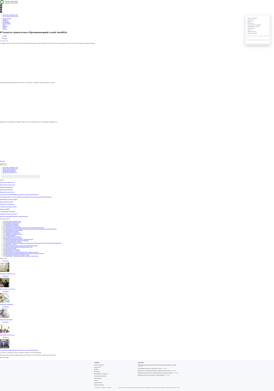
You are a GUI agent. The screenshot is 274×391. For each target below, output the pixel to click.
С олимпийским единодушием (7, 211)
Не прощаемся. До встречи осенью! (8, 199)
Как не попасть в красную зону (10, 16)
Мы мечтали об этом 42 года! (10, 172)
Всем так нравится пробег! (6, 201)
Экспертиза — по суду (11, 244)
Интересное (6, 260)
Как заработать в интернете (101, 373)
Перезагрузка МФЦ (5, 209)
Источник (2, 161)
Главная (5, 35)
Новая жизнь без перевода (9, 171)
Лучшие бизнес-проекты (100, 376)
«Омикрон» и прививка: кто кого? (8, 206)
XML (7, 357)
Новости (5, 38)
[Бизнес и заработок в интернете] (9, 3)
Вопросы (96, 369)
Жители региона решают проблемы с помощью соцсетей (14, 216)
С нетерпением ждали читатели (13, 241)
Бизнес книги (97, 367)
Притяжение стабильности (9, 170)
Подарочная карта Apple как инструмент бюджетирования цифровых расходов (16, 175)
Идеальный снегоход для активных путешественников (29, 177)
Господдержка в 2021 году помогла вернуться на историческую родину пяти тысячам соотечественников (25, 197)
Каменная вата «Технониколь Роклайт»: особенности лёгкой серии (20, 176)
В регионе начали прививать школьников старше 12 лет (18, 247)
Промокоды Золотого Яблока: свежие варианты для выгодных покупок (155, 372)
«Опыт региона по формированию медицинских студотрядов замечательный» (19, 194)
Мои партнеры (97, 378)
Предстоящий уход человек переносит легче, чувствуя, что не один (22, 252)
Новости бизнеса (98, 382)
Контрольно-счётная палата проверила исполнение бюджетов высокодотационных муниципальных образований (33, 243)
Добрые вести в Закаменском (7, 204)
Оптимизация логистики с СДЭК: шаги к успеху (17, 254)
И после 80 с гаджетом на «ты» (10, 14)
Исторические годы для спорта (12, 250)
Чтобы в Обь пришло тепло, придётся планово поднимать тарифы (21, 245)
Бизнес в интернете (99, 365)
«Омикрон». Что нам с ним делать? (8, 214)
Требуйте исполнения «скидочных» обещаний (17, 240)
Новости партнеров (99, 384)
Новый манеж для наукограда (12, 249)
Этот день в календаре (10, 248)
